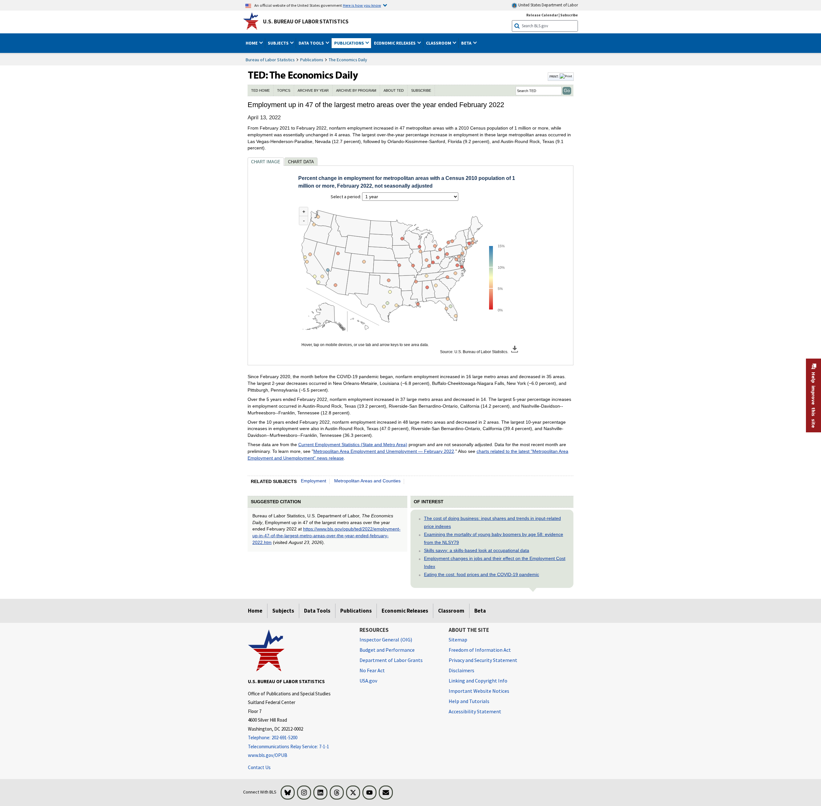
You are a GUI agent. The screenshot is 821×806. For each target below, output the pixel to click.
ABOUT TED (394, 90)
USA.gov (368, 680)
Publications (311, 60)
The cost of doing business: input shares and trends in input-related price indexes (492, 522)
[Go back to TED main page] (397, 76)
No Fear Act (372, 670)
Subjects (283, 610)
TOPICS (283, 90)
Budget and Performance (387, 650)
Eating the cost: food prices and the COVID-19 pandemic (481, 574)
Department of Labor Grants (391, 660)
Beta (480, 610)
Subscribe (569, 15)
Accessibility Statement (475, 711)
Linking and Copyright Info (478, 680)
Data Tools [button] (312, 43)
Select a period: (346, 196)
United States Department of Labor (547, 5)
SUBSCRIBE (421, 90)
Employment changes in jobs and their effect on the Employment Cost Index (494, 562)
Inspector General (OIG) (386, 639)
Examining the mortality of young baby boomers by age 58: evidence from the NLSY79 (493, 538)
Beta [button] (466, 43)
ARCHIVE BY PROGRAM (356, 90)
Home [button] (252, 43)
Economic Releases (405, 610)
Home (255, 610)
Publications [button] (349, 43)
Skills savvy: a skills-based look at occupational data (476, 550)
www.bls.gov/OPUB (267, 755)
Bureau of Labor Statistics (270, 60)
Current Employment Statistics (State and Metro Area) (352, 444)
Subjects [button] (279, 43)
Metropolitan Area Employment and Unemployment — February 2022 (383, 451)
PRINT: (554, 76)
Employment (313, 480)
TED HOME (260, 90)
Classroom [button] (439, 43)
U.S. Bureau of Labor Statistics (306, 21)
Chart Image (265, 161)
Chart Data (301, 161)
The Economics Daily (348, 60)
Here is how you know (362, 5)
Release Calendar (542, 15)
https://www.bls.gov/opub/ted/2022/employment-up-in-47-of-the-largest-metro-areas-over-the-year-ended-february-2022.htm (326, 535)
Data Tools (317, 610)
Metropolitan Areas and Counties (367, 480)
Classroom (451, 610)
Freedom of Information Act (480, 650)
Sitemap (458, 639)
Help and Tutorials (469, 701)
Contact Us (259, 767)
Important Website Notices (479, 691)
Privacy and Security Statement (483, 660)
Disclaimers (461, 670)
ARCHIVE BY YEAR (313, 90)
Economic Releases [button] (395, 43)
